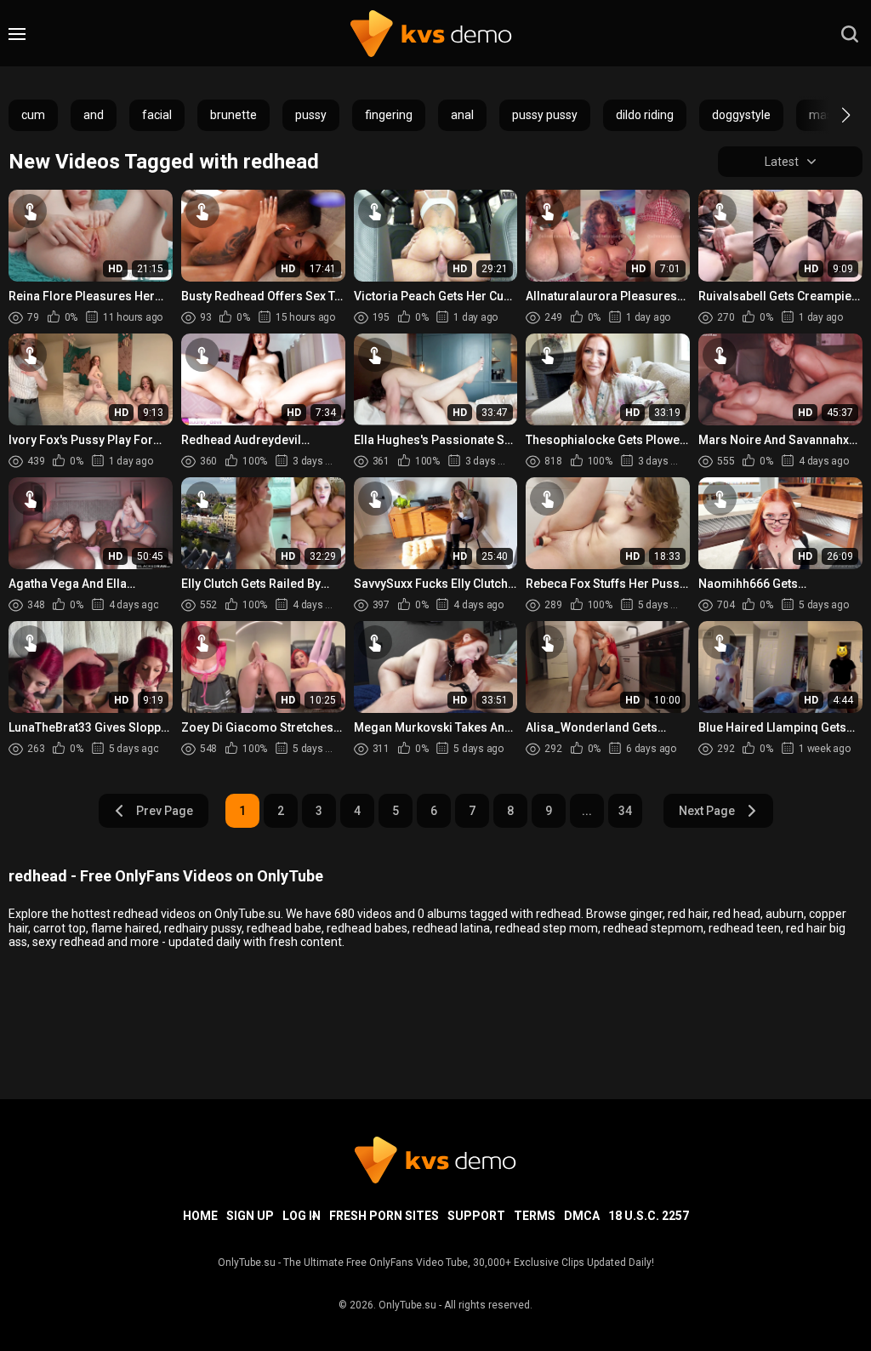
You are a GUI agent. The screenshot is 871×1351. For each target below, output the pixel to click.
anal (462, 115)
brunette (233, 115)
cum (33, 115)
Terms (534, 1216)
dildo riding (645, 115)
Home (200, 1216)
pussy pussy (545, 115)
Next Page (707, 811)
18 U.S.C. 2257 (648, 1216)
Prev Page (164, 811)
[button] (830, 115)
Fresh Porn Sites (384, 1216)
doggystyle (741, 115)
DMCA (582, 1216)
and (93, 115)
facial (157, 115)
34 (625, 811)
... (587, 811)
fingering (389, 115)
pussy (311, 115)
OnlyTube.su (407, 1305)
